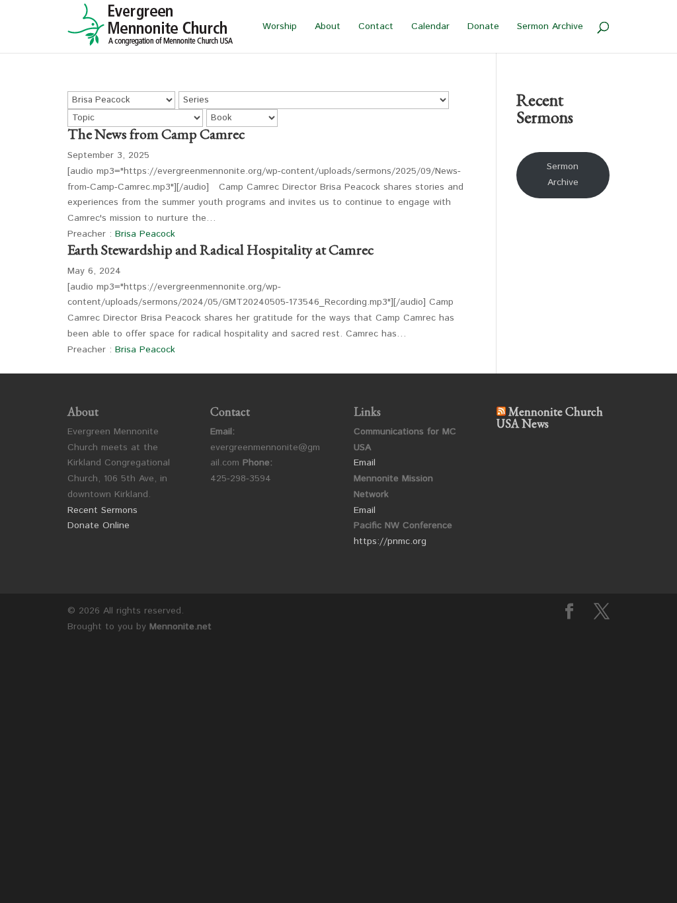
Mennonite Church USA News (550, 417)
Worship (279, 27)
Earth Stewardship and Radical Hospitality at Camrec (220, 249)
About (327, 27)
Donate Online (98, 525)
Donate (483, 27)
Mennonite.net (180, 626)
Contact (375, 27)
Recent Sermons (102, 510)
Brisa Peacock (145, 234)
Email (365, 462)
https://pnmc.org (390, 541)
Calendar (430, 27)
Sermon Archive (550, 27)
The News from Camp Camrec (156, 133)
